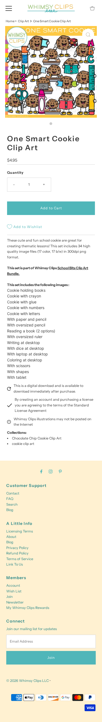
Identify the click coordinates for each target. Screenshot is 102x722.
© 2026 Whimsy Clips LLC (27, 681)
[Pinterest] (60, 471)
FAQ (9, 499)
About (11, 537)
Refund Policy (17, 553)
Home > (11, 21)
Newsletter (15, 602)
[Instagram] (50, 471)
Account (13, 585)
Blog (9, 510)
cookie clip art (23, 444)
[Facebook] (41, 471)
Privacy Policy (17, 548)
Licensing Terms (19, 531)
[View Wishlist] (80, 8)
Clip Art (23, 21)
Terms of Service (19, 559)
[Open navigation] (8, 8)
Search (12, 504)
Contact (12, 493)
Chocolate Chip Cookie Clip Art (36, 438)
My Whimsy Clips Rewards (27, 608)
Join (9, 597)
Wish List (13, 591)
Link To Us (14, 564)
